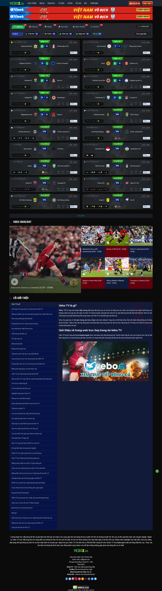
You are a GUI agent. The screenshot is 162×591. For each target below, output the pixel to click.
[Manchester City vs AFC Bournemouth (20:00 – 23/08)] (93, 236)
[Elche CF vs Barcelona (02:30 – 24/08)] (141, 236)
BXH (85, 3)
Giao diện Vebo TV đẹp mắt (20, 438)
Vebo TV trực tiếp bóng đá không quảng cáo (25, 458)
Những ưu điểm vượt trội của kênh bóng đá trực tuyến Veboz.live (32, 314)
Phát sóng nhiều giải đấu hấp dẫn (22, 319)
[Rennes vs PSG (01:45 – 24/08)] (117, 236)
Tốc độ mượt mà (17, 339)
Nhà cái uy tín (135, 3)
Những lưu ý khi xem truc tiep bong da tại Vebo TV (27, 523)
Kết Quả (78, 3)
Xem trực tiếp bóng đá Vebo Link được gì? (25, 429)
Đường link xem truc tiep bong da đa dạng (25, 324)
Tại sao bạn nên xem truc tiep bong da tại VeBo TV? (28, 359)
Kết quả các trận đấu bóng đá (21, 398)
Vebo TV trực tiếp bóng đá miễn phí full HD (25, 374)
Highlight (51, 3)
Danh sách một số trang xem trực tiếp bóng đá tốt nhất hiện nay (32, 518)
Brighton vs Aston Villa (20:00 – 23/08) (93, 282)
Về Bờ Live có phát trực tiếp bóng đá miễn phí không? (28, 483)
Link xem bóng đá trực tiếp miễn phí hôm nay (26, 414)
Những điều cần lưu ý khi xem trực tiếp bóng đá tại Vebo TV (30, 473)
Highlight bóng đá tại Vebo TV (21, 393)
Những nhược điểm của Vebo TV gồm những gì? (27, 463)
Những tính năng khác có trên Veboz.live (24, 369)
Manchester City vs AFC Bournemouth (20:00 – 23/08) (92, 250)
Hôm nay (66, 34)
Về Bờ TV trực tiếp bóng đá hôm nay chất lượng (26, 453)
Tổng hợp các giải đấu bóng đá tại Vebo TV (25, 424)
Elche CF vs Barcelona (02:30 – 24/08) (140, 250)
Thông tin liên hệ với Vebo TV (21, 527)
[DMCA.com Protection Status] (81, 587)
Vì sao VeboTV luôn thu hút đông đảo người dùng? (27, 488)
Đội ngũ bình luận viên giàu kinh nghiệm (24, 448)
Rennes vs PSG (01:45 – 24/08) (116, 249)
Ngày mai (83, 34)
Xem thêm (81, 216)
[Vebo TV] (16, 3)
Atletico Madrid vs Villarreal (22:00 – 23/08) (115, 282)
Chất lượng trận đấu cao (19, 334)
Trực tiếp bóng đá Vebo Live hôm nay (23, 419)
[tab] (18, 27)
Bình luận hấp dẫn (17, 344)
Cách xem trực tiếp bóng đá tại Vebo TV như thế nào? (28, 468)
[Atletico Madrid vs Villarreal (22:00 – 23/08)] (117, 267)
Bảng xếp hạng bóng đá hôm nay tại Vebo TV (26, 403)
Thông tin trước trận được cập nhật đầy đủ (25, 354)
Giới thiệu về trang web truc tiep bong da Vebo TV (27, 309)
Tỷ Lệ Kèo (61, 3)
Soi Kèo (70, 3)
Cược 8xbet (147, 3)
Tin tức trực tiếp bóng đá (19, 383)
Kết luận (14, 513)
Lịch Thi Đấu (32, 3)
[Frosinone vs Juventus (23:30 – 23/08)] (141, 267)
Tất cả (97, 34)
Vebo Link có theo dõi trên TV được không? (25, 503)
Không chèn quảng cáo (19, 349)
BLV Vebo (50, 34)
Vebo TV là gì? (16, 304)
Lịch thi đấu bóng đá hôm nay (21, 388)
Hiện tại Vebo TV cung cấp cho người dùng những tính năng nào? (32, 379)
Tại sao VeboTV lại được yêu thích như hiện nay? (27, 434)
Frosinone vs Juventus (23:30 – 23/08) (140, 282)
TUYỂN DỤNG (94, 3)
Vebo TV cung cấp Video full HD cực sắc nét (25, 443)
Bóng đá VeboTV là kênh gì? (20, 493)
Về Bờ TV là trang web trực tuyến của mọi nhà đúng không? (30, 498)
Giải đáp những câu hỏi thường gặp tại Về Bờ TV (27, 478)
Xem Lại (42, 3)
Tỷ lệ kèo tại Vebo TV (18, 408)
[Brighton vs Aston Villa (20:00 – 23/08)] (93, 267)
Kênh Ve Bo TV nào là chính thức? (22, 508)
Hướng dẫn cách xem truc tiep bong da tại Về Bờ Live (28, 364)
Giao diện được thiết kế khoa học (22, 329)
